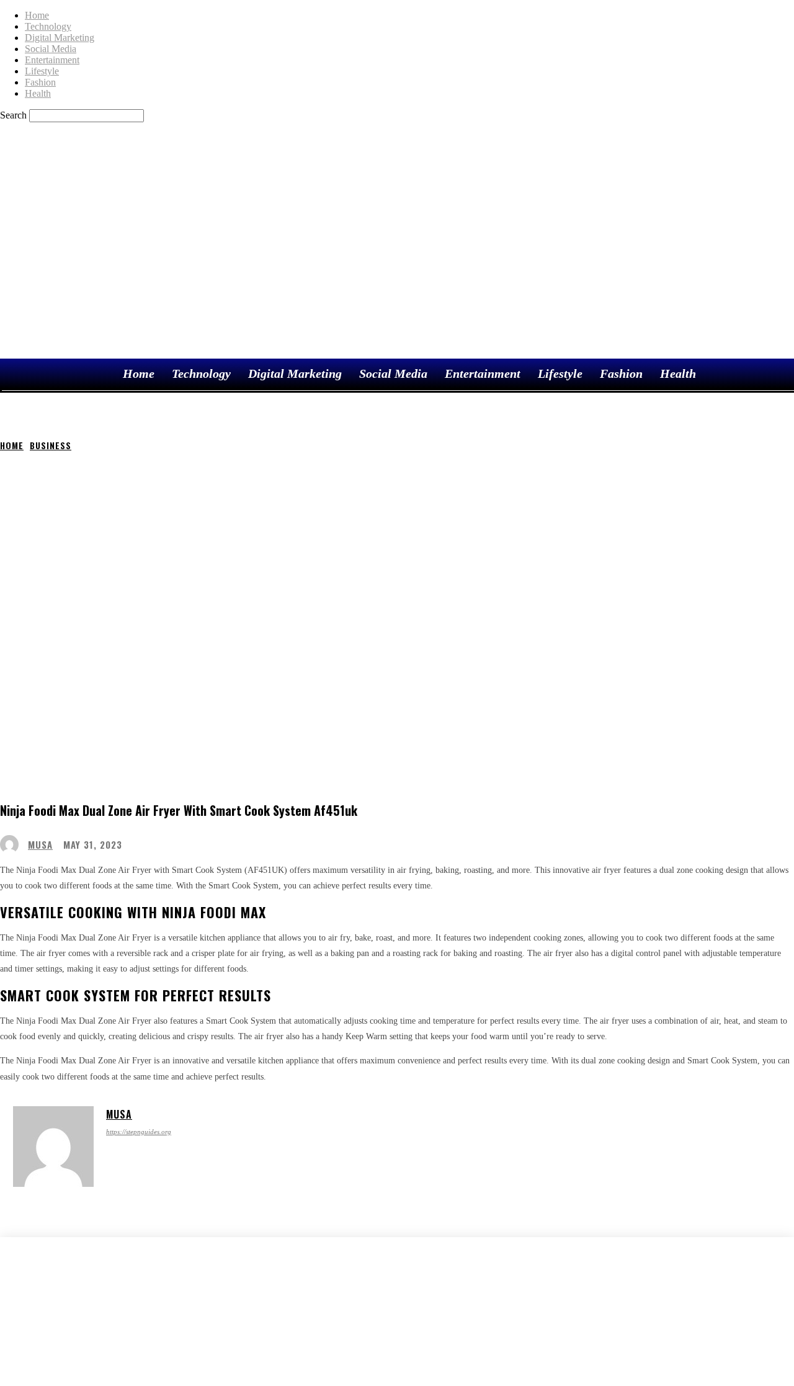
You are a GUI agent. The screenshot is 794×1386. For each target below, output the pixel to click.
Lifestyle (42, 71)
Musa (40, 844)
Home (37, 15)
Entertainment (52, 60)
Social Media (50, 48)
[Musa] (12, 844)
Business (50, 445)
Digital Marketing (59, 37)
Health (38, 93)
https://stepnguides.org (138, 1131)
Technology (48, 26)
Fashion (40, 82)
